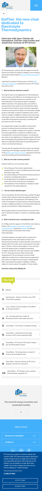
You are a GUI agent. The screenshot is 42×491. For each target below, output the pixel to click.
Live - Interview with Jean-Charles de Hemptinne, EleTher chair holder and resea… (20, 317)
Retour (4, 13)
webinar (24, 228)
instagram (21, 451)
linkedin (13, 450)
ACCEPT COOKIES (20, 480)
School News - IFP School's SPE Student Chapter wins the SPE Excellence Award (21, 344)
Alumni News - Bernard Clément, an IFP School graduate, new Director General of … (20, 363)
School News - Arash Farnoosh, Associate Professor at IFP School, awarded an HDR (19, 334)
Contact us (9, 442)
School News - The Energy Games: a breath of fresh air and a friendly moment (20, 353)
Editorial (8, 290)
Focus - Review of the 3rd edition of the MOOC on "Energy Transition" (21, 308)
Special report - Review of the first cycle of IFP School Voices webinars (20, 298)
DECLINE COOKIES (20, 486)
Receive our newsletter (14, 436)
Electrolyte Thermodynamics (29, 75)
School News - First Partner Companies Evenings (21, 326)
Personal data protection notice (13, 471)
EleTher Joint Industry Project (16, 153)
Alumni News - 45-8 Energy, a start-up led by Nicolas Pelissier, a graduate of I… (21, 372)
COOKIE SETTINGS (9, 474)
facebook (29, 451)
